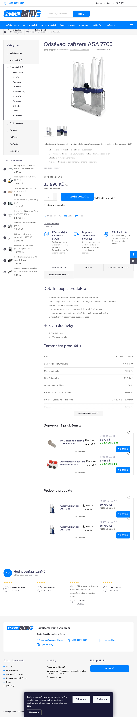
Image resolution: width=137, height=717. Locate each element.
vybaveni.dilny (109, 640)
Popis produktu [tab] (59, 268)
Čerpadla (13, 130)
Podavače (17, 96)
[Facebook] (133, 254)
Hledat (81, 13)
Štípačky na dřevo (54, 677)
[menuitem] (12, 25)
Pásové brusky (19, 91)
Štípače (16, 77)
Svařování (14, 144)
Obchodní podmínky (14, 674)
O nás (108, 3)
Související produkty (117, 268)
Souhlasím (102, 699)
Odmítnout (81, 699)
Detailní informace (51, 168)
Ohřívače (13, 137)
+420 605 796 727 (79, 640)
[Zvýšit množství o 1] (55, 195)
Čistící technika (16, 123)
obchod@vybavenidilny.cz (52, 640)
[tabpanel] (88, 443)
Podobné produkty (57, 275)
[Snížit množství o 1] (55, 198)
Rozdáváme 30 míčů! (56, 667)
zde (28, 705)
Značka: (51, 224)
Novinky (99, 3)
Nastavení (34, 712)
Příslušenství (18, 115)
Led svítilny (15, 151)
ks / (109, 668)
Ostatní (16, 110)
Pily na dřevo (18, 72)
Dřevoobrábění (16, 67)
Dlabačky (16, 106)
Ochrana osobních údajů (16, 678)
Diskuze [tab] (88, 268)
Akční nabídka (16, 53)
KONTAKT (119, 3)
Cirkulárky (17, 82)
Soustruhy (17, 87)
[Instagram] (133, 261)
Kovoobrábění (16, 60)
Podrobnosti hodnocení (79, 50)
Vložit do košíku (80, 196)
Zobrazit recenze (31, 575)
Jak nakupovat (12, 670)
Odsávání (17, 101)
